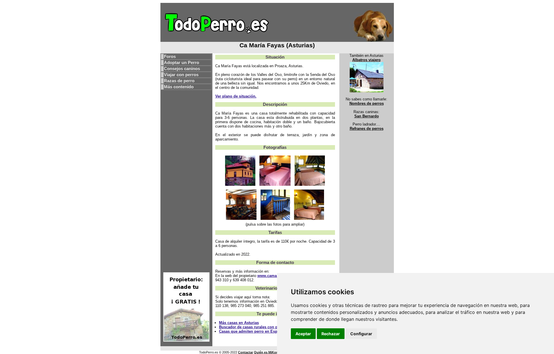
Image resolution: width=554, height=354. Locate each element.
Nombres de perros (366, 103)
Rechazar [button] (330, 333)
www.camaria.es (272, 276)
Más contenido (179, 87)
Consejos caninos (182, 68)
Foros (170, 56)
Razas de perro (179, 80)
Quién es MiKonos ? (269, 352)
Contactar (245, 352)
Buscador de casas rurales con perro (252, 327)
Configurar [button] (361, 333)
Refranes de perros (366, 128)
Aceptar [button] (303, 333)
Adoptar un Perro (181, 62)
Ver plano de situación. (236, 96)
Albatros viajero (366, 60)
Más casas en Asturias (239, 323)
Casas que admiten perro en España (251, 331)
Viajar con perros (181, 74)
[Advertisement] (186, 180)
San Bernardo (366, 116)
